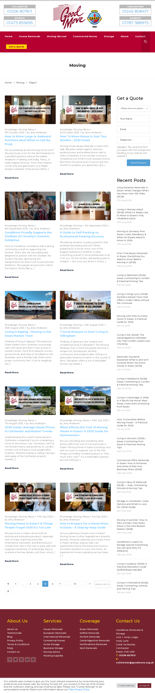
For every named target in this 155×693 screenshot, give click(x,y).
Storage (109, 36)
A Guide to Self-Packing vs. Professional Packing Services (82, 234)
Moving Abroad (56, 36)
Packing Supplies (53, 655)
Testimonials (14, 633)
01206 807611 (127, 655)
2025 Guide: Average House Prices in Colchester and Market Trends (30, 429)
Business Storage (53, 648)
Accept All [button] (144, 685)
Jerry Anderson (38, 132)
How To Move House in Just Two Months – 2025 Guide (83, 138)
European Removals (54, 633)
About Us (12, 629)
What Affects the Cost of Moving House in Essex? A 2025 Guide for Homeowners (84, 431)
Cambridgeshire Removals (95, 640)
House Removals (29, 36)
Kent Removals (88, 648)
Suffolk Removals (89, 633)
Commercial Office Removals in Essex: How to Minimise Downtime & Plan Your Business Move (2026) (133, 465)
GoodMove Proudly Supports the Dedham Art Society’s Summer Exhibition (28, 236)
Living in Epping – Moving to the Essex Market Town (28, 333)
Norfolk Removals (90, 636)
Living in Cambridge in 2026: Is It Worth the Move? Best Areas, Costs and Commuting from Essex (133, 402)
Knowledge (11, 129)
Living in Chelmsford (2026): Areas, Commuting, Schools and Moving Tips (132, 585)
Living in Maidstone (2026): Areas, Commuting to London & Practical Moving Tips (133, 381)
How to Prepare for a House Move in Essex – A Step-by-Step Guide (84, 525)
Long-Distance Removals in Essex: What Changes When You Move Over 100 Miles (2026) (133, 192)
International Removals (56, 636)
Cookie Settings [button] (126, 685)
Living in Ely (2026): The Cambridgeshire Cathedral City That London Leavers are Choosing (133, 339)
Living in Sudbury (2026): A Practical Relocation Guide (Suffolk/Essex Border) (132, 566)
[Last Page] (8, 591)
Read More (12, 177)
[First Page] (8, 584)
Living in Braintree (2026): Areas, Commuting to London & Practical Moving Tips (133, 278)
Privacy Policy (15, 640)
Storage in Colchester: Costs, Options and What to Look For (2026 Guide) (133, 504)
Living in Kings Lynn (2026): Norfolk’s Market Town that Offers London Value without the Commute (133, 298)
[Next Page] (90, 584)
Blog (9, 636)
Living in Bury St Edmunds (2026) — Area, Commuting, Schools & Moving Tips (132, 485)
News (31, 129)
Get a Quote (16, 46)
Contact (140, 36)
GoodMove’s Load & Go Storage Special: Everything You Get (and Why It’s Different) (132, 546)
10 (75, 584)
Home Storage (51, 644)
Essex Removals (89, 629)
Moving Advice (51, 652)
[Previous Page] (16, 584)
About (125, 36)
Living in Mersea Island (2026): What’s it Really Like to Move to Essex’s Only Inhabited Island (132, 214)
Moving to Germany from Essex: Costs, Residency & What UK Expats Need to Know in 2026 (131, 236)
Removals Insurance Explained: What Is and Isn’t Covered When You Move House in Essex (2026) (132, 361)
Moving (22, 129)
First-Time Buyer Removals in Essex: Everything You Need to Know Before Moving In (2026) (132, 258)
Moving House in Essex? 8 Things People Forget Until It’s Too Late (29, 525)
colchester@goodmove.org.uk (135, 662)
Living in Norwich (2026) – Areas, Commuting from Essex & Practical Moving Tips (131, 443)
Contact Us (13, 652)
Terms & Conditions (18, 644)
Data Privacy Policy (78, 689)
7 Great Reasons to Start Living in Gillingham (84, 333)
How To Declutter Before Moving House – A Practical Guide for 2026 (132, 422)
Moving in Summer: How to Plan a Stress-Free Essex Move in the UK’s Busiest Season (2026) (132, 524)
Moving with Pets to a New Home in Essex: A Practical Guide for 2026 (132, 319)
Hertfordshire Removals (93, 644)
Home (8, 36)
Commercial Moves (85, 36)
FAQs (10, 648)
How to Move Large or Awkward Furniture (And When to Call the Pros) (28, 140)
